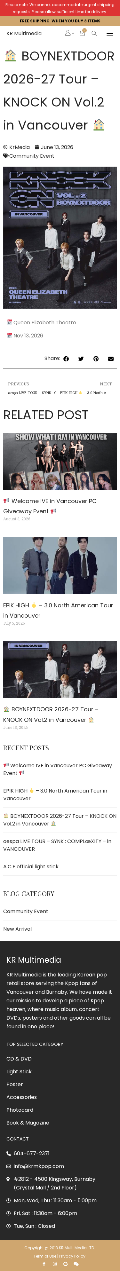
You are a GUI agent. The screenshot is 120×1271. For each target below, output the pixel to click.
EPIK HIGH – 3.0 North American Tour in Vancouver (55, 794)
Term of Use (45, 1256)
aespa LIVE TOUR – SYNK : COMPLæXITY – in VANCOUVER (57, 845)
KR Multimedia (24, 33)
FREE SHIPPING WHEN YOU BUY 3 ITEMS (60, 21)
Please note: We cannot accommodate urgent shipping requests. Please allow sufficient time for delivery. (60, 8)
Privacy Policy (72, 1256)
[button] (68, 33)
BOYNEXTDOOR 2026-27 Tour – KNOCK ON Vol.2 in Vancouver (59, 819)
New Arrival (17, 929)
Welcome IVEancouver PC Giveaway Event (57, 769)
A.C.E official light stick (31, 866)
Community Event (31, 156)
